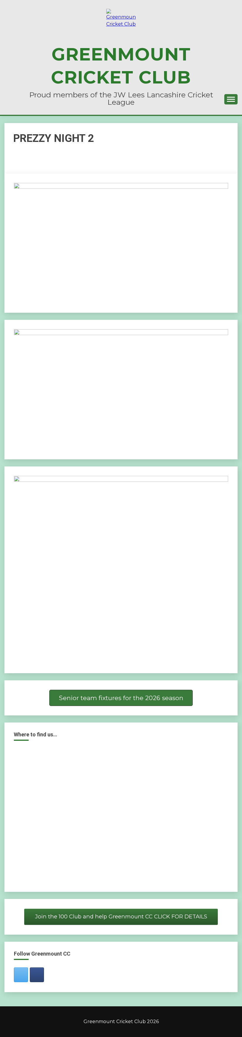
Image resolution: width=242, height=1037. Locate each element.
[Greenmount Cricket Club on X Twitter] (21, 974)
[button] (121, 698)
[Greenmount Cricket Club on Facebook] (37, 974)
